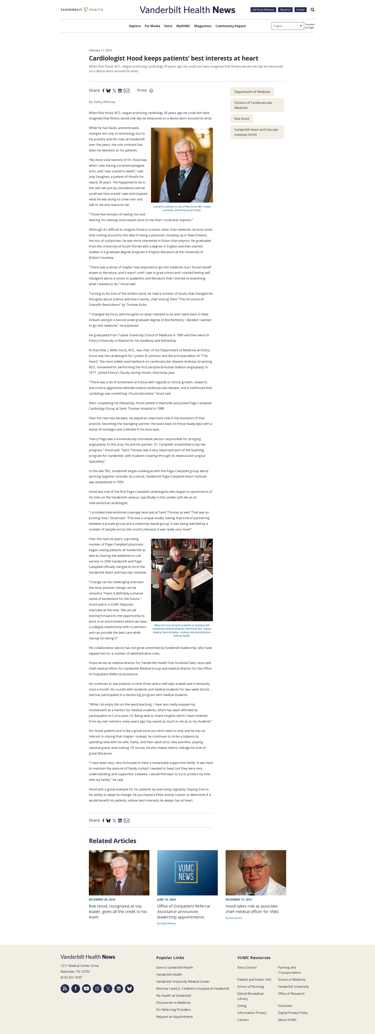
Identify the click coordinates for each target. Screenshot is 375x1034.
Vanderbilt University (293, 986)
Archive (300, 9)
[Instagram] (97, 988)
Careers (243, 1020)
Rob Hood (241, 119)
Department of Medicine (252, 92)
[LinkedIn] (118, 988)
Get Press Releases (263, 9)
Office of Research (291, 993)
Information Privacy (251, 1013)
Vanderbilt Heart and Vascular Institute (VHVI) (256, 132)
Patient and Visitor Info (254, 979)
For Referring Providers (173, 1009)
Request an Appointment (174, 1016)
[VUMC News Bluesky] (129, 988)
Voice (168, 26)
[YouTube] (86, 988)
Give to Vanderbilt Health (174, 967)
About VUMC (287, 1020)
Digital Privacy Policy (293, 1013)
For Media (152, 26)
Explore (135, 26)
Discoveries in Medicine (173, 1002)
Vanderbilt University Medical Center (183, 981)
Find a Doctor (247, 967)
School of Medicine (291, 979)
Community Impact (230, 26)
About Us (285, 9)
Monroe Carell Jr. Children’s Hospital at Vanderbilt (192, 988)
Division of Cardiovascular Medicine (253, 105)
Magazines (203, 26)
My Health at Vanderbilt (173, 995)
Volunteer (285, 1006)
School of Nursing (250, 986)
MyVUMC (183, 26)
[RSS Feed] (65, 988)
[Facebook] (75, 988)
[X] (108, 988)
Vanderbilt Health (169, 974)
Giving (241, 1006)
